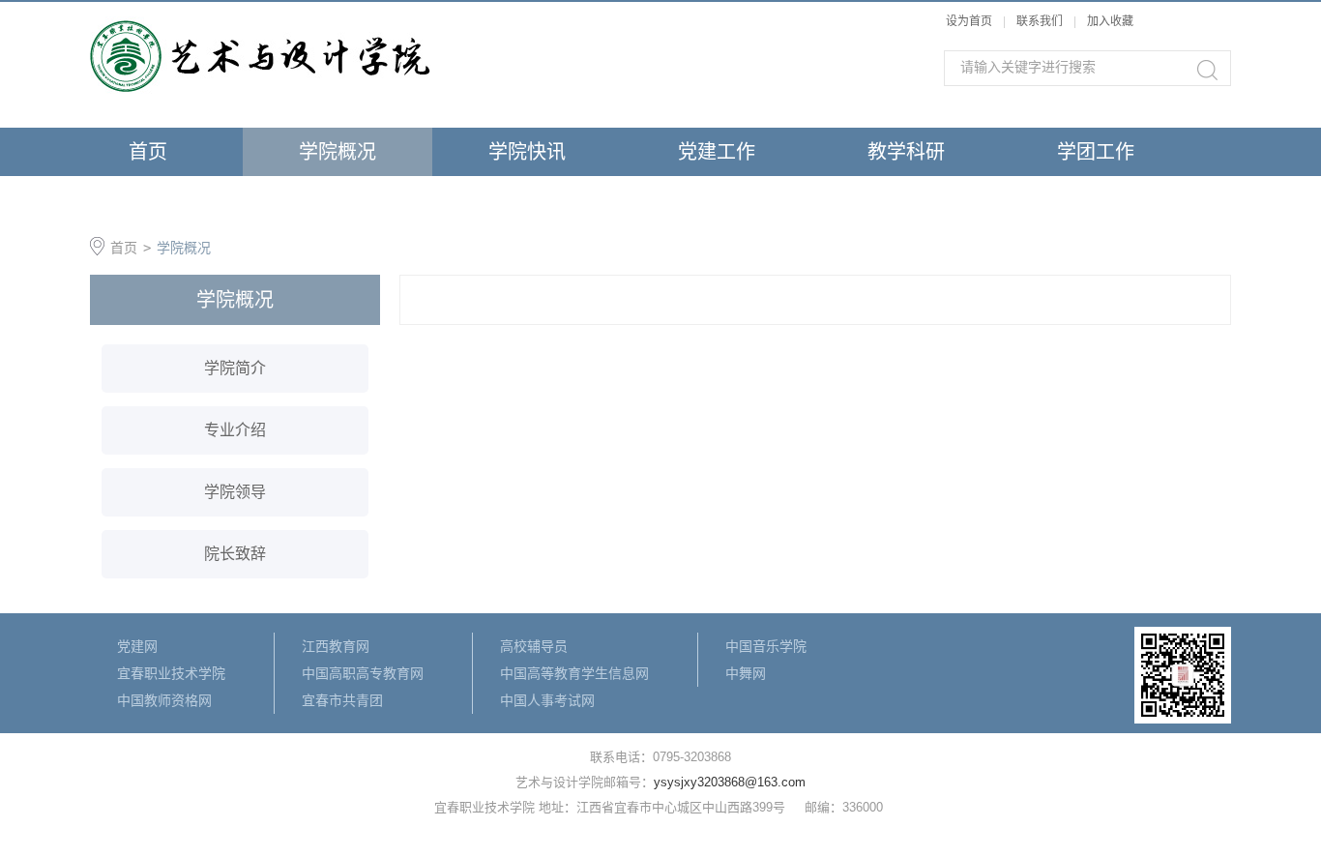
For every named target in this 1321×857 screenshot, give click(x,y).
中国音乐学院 (766, 646)
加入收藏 (1110, 21)
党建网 (137, 646)
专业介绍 (235, 430)
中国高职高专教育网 (363, 673)
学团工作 (1095, 152)
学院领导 (235, 492)
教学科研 (906, 152)
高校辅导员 (534, 646)
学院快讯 (527, 152)
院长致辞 (235, 554)
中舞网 (745, 673)
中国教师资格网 (164, 700)
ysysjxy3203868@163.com (730, 782)
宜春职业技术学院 (171, 673)
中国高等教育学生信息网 (574, 673)
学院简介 (235, 368)
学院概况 (337, 152)
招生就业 (148, 200)
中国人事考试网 (547, 700)
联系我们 (1041, 21)
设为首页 (969, 21)
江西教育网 (335, 646)
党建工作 (716, 152)
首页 (148, 152)
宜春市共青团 (342, 700)
